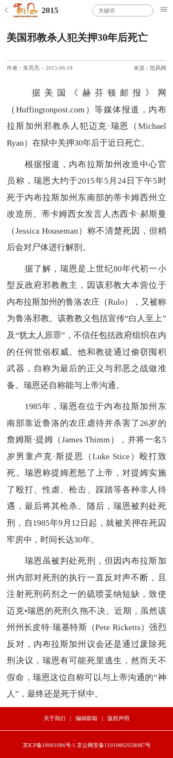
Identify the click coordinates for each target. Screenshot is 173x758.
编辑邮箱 (86, 718)
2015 (50, 10)
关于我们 (55, 718)
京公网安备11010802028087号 (114, 745)
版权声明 (118, 718)
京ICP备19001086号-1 (49, 745)
